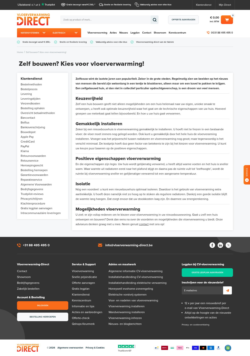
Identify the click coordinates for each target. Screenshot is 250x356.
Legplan (135, 32)
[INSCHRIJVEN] (227, 290)
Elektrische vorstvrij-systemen (128, 294)
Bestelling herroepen (34, 170)
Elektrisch (59, 33)
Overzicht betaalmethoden (38, 113)
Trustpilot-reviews (32, 194)
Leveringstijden (30, 99)
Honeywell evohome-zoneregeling (131, 289)
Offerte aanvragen (183, 19)
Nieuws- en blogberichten (125, 324)
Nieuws (123, 32)
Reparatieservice (31, 180)
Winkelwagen (227, 19)
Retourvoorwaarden (33, 156)
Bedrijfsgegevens (32, 189)
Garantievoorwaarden (34, 175)
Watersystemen (30, 33)
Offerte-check (80, 318)
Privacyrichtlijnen (32, 199)
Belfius (25, 122)
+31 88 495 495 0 (36, 245)
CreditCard (28, 141)
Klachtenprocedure (33, 203)
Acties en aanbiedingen (87, 312)
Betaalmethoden (187, 348)
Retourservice (29, 161)
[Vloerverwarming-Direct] (34, 19)
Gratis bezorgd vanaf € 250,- (80, 4)
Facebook (212, 245)
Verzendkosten (30, 103)
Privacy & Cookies (95, 347)
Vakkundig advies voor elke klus (155, 4)
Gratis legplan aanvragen (36, 208)
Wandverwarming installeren (127, 312)
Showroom (160, 32)
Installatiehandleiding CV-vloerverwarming (136, 277)
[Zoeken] (154, 19)
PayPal (25, 146)
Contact (146, 32)
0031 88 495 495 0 (222, 32)
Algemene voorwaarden (70, 347)
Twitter (228, 245)
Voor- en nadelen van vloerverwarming (133, 300)
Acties (113, 32)
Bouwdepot (28, 132)
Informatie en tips (83, 306)
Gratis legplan (80, 289)
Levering (26, 94)
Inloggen (42, 305)
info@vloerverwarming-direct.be (129, 245)
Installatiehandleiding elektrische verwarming (138, 283)
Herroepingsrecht (32, 165)
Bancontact (28, 118)
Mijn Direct (225, 4)
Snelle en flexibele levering (117, 4)
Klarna (25, 151)
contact (144, 224)
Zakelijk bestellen (28, 289)
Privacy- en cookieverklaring (195, 324)
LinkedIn (220, 245)
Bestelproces (29, 89)
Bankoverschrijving (33, 127)
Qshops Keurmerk (83, 324)
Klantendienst (203, 4)
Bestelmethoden (31, 84)
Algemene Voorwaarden (36, 184)
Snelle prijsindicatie (84, 277)
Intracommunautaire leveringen (41, 213)
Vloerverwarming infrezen (125, 318)
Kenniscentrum (177, 32)
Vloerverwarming (97, 32)
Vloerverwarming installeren (127, 306)
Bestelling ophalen (33, 108)
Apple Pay (27, 137)
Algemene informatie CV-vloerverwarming (136, 271)
